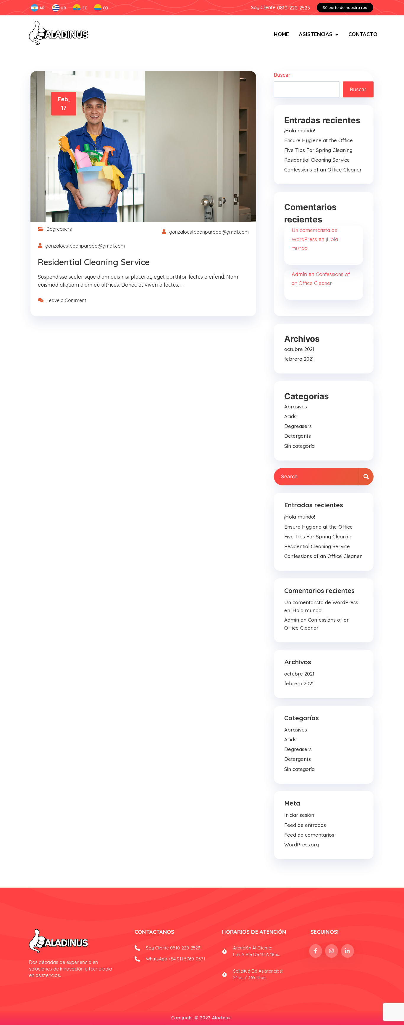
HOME (281, 34)
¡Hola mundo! (299, 130)
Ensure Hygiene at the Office (318, 140)
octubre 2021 (299, 349)
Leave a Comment (66, 300)
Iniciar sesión (299, 815)
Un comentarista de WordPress (321, 602)
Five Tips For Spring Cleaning (318, 150)
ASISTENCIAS (315, 34)
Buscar (282, 75)
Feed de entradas (305, 825)
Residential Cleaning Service (94, 262)
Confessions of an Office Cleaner (323, 169)
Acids (290, 416)
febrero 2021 (299, 359)
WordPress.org (301, 844)
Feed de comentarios (309, 835)
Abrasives (295, 406)
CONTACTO (362, 34)
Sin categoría (299, 446)
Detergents (297, 436)
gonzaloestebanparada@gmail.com (209, 232)
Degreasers (59, 229)
